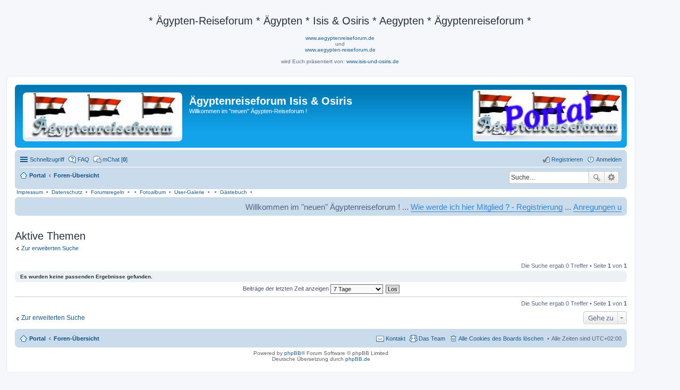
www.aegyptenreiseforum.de (340, 38)
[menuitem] (110, 159)
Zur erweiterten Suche (50, 248)
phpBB (292, 353)
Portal (37, 175)
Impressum (29, 192)
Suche (597, 177)
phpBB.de (357, 359)
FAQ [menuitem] (83, 159)
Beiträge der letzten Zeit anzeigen (286, 288)
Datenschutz (67, 192)
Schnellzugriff (47, 159)
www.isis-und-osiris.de (372, 61)
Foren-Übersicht (76, 338)
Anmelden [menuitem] (609, 159)
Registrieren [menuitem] (567, 159)
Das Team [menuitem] (432, 338)
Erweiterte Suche (612, 177)
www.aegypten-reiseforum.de (340, 50)
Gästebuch (233, 192)
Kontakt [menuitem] (395, 338)
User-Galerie (189, 192)
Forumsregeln (107, 192)
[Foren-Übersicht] (103, 114)
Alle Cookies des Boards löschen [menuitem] (500, 338)
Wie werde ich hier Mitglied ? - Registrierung (479, 206)
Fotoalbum (153, 192)
